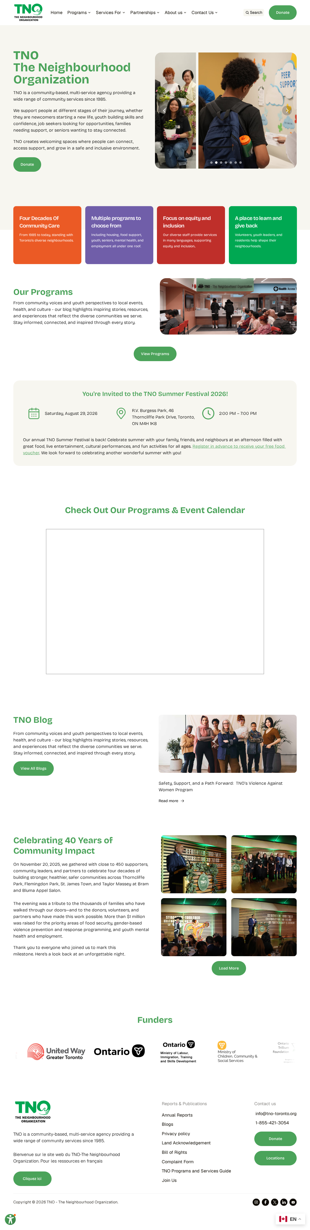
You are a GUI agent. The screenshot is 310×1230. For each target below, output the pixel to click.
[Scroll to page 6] (235, 162)
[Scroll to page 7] (241, 162)
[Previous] (165, 110)
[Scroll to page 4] (226, 162)
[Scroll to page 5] (230, 162)
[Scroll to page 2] (216, 162)
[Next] (287, 110)
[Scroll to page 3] (221, 162)
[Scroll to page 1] (211, 162)
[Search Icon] (253, 12)
